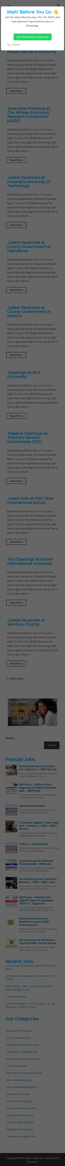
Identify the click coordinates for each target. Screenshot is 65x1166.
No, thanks (13, 44)
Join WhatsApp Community (32, 37)
